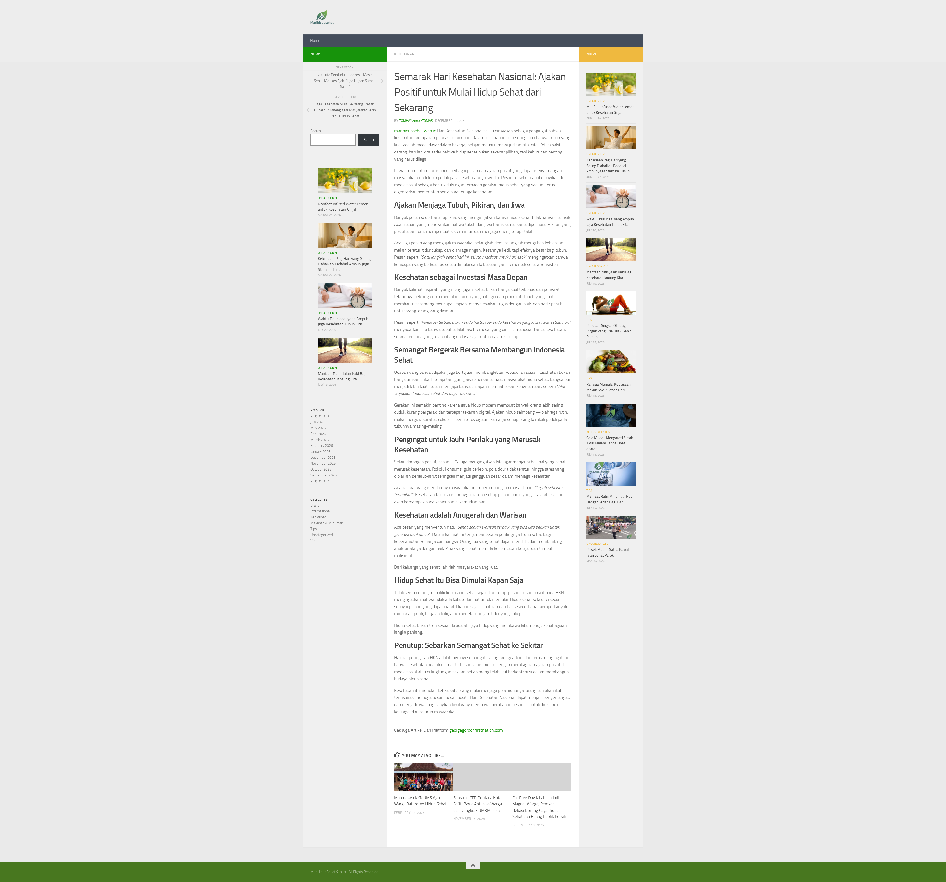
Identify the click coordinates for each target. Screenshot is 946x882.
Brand (315, 505)
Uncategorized (329, 198)
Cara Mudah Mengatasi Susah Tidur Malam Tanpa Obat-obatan (609, 443)
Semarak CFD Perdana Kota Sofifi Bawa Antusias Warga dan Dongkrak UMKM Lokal (477, 804)
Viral (313, 541)
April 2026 (318, 434)
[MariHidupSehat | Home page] (322, 17)
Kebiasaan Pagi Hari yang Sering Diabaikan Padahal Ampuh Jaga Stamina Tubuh (344, 264)
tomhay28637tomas (416, 121)
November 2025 (323, 463)
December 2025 (322, 457)
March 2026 (319, 440)
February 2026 (321, 445)
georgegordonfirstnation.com (476, 730)
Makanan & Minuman (326, 523)
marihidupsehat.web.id (415, 131)
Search (315, 131)
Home (315, 40)
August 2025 (320, 481)
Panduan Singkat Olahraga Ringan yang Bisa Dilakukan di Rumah (609, 331)
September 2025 (323, 475)
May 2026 (318, 428)
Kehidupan (404, 54)
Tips (313, 529)
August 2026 (320, 416)
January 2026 (320, 451)
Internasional (320, 511)
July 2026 (317, 422)
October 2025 (320, 469)
